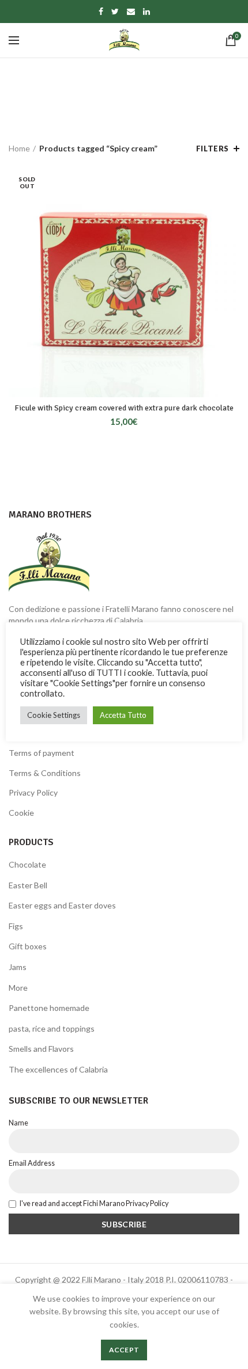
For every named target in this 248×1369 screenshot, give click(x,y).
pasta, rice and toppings (52, 1028)
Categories (118, 109)
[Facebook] (101, 11)
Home (19, 148)
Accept (124, 1349)
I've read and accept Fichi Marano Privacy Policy (94, 1203)
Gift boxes (28, 946)
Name (18, 1123)
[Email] (131, 11)
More (18, 987)
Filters (212, 148)
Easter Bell (28, 885)
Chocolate (27, 864)
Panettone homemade (49, 1008)
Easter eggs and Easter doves (62, 905)
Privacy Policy (33, 792)
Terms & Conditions (45, 773)
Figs (16, 926)
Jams (18, 967)
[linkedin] (146, 11)
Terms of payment (41, 753)
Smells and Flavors (41, 1049)
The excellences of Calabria (58, 1069)
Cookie (21, 812)
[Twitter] (115, 11)
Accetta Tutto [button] (123, 715)
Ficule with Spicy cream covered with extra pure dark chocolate (124, 408)
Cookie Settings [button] (53, 715)
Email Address (32, 1163)
